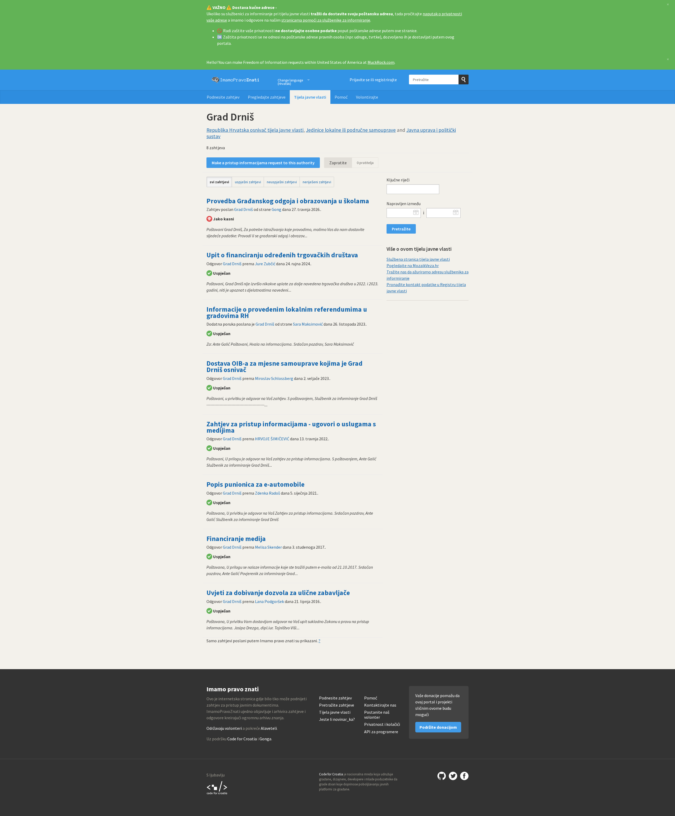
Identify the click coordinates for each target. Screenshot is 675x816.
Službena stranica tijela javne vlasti (418, 259)
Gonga (265, 738)
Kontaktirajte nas (380, 705)
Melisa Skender (268, 547)
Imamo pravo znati (235, 80)
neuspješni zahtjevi (282, 182)
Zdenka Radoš (267, 493)
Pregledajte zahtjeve (267, 97)
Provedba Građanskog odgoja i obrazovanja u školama (287, 201)
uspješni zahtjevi (248, 182)
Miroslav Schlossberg (274, 378)
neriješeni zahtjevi (317, 182)
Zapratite (338, 162)
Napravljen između (404, 203)
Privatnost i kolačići (382, 724)
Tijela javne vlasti (310, 97)
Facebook (464, 776)
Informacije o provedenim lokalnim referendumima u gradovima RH (286, 312)
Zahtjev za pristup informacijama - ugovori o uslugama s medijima (291, 427)
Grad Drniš (243, 209)
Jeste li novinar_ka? (337, 719)
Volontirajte (367, 97)
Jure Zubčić (265, 263)
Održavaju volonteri (224, 728)
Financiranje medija (236, 538)
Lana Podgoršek (269, 601)
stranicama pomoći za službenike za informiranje (325, 20)
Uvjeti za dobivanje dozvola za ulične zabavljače (278, 592)
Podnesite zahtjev (223, 97)
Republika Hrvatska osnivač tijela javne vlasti (254, 130)
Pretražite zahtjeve (336, 705)
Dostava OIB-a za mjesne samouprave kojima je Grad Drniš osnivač (284, 366)
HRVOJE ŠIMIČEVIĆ (272, 438)
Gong (276, 209)
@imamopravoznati (453, 776)
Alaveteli (269, 728)
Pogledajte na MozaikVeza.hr (413, 265)
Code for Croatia (242, 738)
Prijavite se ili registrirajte (373, 79)
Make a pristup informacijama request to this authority (263, 162)
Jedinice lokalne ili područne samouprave (351, 130)
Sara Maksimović (308, 324)
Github (441, 776)
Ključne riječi (398, 179)
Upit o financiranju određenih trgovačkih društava (282, 255)
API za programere (381, 731)
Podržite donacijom (438, 727)
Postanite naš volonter (376, 715)
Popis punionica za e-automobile (255, 484)
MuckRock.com (381, 62)
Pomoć (341, 97)
